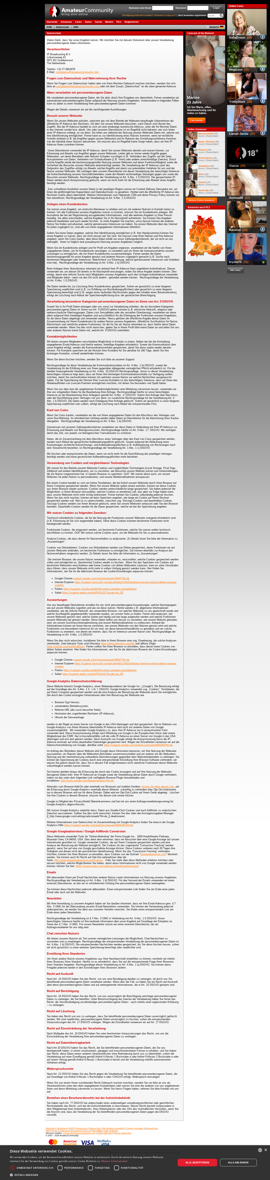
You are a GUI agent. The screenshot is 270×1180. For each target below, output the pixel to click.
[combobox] (260, 1150)
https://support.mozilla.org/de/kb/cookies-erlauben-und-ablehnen (100, 588)
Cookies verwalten (134, 1128)
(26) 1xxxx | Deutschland (208, 159)
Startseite (50, 1128)
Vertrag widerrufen (122, 1133)
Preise (55, 1131)
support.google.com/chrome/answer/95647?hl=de (101, 578)
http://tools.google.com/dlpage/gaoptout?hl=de (87, 780)
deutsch (214, 27)
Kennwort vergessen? (165, 15)
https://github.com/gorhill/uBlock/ (66, 646)
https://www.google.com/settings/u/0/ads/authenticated (107, 866)
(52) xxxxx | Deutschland (208, 151)
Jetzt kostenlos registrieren (192, 15)
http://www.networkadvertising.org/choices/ (78, 860)
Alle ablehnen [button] (238, 1162)
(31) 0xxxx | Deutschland (208, 175)
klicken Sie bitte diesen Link (158, 786)
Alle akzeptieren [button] (197, 1162)
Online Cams (236, 6)
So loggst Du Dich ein (81, 1131)
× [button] (265, 1150)
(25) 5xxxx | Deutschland (208, 134)
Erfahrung (64, 1131)
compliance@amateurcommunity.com (77, 72)
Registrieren (62, 1128)
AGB (49, 27)
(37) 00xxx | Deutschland (208, 183)
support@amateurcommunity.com (79, 1133)
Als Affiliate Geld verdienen (105, 1131)
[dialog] (135, 1162)
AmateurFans (151, 1128)
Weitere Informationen (114, 1161)
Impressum (62, 27)
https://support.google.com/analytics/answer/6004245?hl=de (138, 745)
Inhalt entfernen (104, 1133)
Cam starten (196, 120)
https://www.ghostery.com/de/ (118, 643)
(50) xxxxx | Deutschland (208, 142)
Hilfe (75, 27)
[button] (90, 1174)
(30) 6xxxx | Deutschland (208, 167)
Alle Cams (235, 270)
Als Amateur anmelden (113, 1128)
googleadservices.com (153, 854)
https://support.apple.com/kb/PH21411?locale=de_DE (93, 592)
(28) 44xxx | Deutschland (208, 191)
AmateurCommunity (83, 10)
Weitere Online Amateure (201, 200)
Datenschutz (95, 1128)
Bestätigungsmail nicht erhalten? (137, 15)
